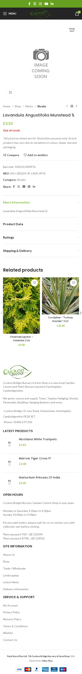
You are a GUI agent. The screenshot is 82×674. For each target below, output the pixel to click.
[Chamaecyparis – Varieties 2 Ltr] (21, 305)
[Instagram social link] (40, 4)
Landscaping (11, 575)
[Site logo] (41, 13)
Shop (18, 106)
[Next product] (76, 106)
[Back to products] (71, 106)
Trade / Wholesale (14, 568)
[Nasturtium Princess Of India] (9, 482)
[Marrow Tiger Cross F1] (9, 463)
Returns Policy (12, 619)
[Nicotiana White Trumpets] (9, 443)
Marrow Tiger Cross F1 (35, 458)
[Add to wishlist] (34, 282)
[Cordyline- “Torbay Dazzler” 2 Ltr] (60, 295)
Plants (29, 106)
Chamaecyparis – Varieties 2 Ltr (21, 338)
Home (6, 106)
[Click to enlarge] (10, 92)
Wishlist (8, 633)
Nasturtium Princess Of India (39, 477)
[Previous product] (67, 106)
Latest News (11, 582)
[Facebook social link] (29, 4)
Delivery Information (15, 589)
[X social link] (35, 4)
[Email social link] (23, 186)
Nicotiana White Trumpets (38, 439)
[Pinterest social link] (29, 186)
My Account (10, 605)
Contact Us (10, 640)
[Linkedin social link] (52, 4)
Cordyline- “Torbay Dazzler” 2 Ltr (60, 319)
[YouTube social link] (46, 4)
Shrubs (41, 106)
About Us (9, 554)
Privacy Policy (11, 612)
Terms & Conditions (15, 626)
